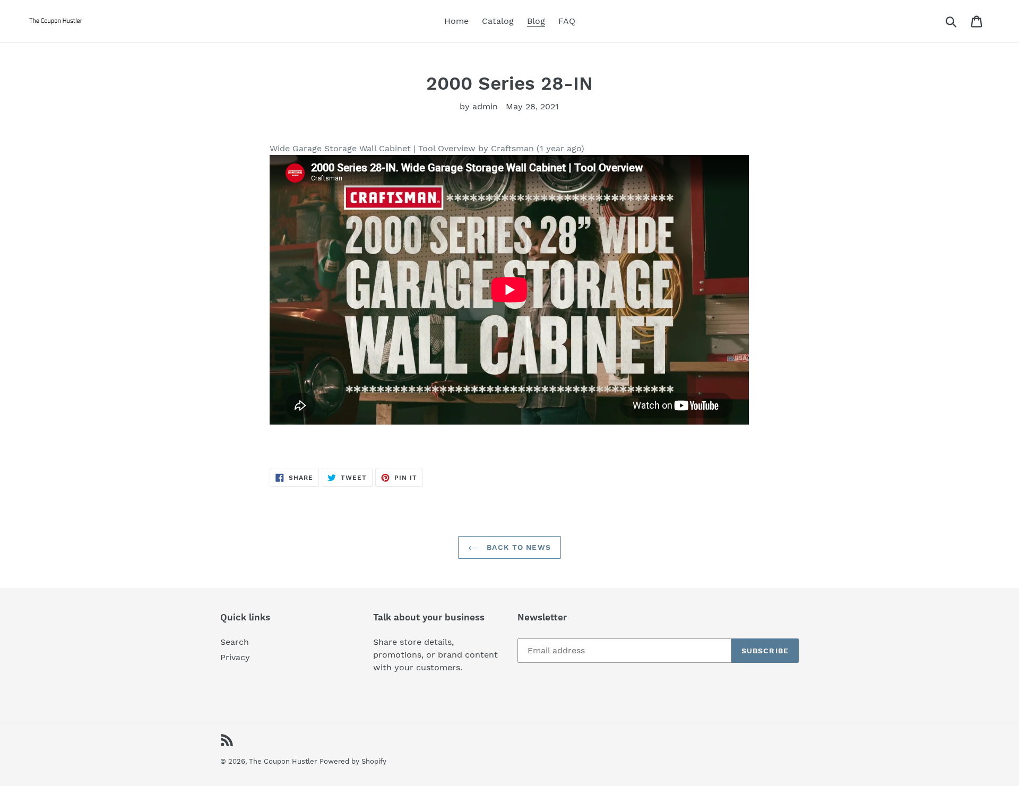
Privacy (235, 657)
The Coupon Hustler (283, 761)
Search (234, 642)
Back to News (517, 547)
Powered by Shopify (352, 761)
